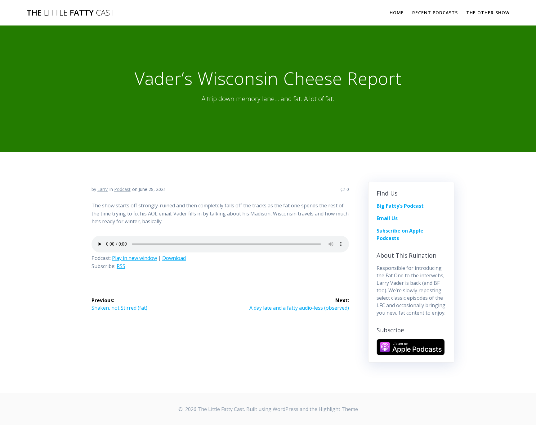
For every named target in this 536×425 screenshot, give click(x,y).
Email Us (387, 218)
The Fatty (70, 13)
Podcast (122, 189)
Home (397, 13)
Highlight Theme (338, 409)
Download (174, 258)
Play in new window (134, 258)
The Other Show (488, 13)
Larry (102, 189)
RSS (121, 266)
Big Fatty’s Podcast (400, 205)
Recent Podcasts (435, 13)
